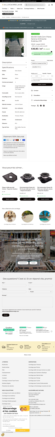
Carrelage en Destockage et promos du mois (40, 386)
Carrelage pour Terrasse (35, 364)
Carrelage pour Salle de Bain (36, 375)
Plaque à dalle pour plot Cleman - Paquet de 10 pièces (9, 188)
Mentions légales (6, 383)
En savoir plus (33, 1)
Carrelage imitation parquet (9, 401)
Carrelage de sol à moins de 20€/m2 (11, 393)
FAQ (16, 11)
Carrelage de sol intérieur (10, 224)
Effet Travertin (40, 8)
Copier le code (32, 23)
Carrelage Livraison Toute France (10, 380)
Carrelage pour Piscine (34, 367)
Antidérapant (18, 119)
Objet (30, 289)
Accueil (3, 17)
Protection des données (8, 386)
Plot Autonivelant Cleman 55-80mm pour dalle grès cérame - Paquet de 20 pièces (45, 189)
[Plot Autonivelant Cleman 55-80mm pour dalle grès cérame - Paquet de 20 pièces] (45, 177)
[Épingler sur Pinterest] (43, 105)
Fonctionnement (23, 262)
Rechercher (5, 364)
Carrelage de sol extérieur (16, 17)
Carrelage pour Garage (34, 378)
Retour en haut (27, 354)
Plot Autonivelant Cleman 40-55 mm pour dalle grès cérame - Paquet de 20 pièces (27, 189)
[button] (52, 4)
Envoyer (6, 315)
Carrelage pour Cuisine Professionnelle (38, 383)
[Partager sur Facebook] (40, 105)
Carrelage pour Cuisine (34, 380)
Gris (16, 108)
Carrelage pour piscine (26, 17)
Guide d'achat (50, 60)
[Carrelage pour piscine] (45, 217)
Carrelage (8, 17)
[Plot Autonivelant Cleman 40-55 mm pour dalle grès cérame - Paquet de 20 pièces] (27, 177)
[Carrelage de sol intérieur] (10, 217)
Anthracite (20, 108)
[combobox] (35, 4)
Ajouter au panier (42, 84)
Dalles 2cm (20, 8)
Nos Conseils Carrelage (8, 11)
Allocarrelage (10, 432)
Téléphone (4, 289)
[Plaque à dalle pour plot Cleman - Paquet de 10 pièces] (10, 177)
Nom (3, 282)
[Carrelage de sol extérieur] (28, 217)
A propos (33, 262)
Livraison (4, 375)
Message (4, 295)
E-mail (30, 282)
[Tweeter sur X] (37, 105)
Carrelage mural (6, 403)
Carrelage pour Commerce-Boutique (38, 372)
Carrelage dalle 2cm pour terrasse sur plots (39, 370)
